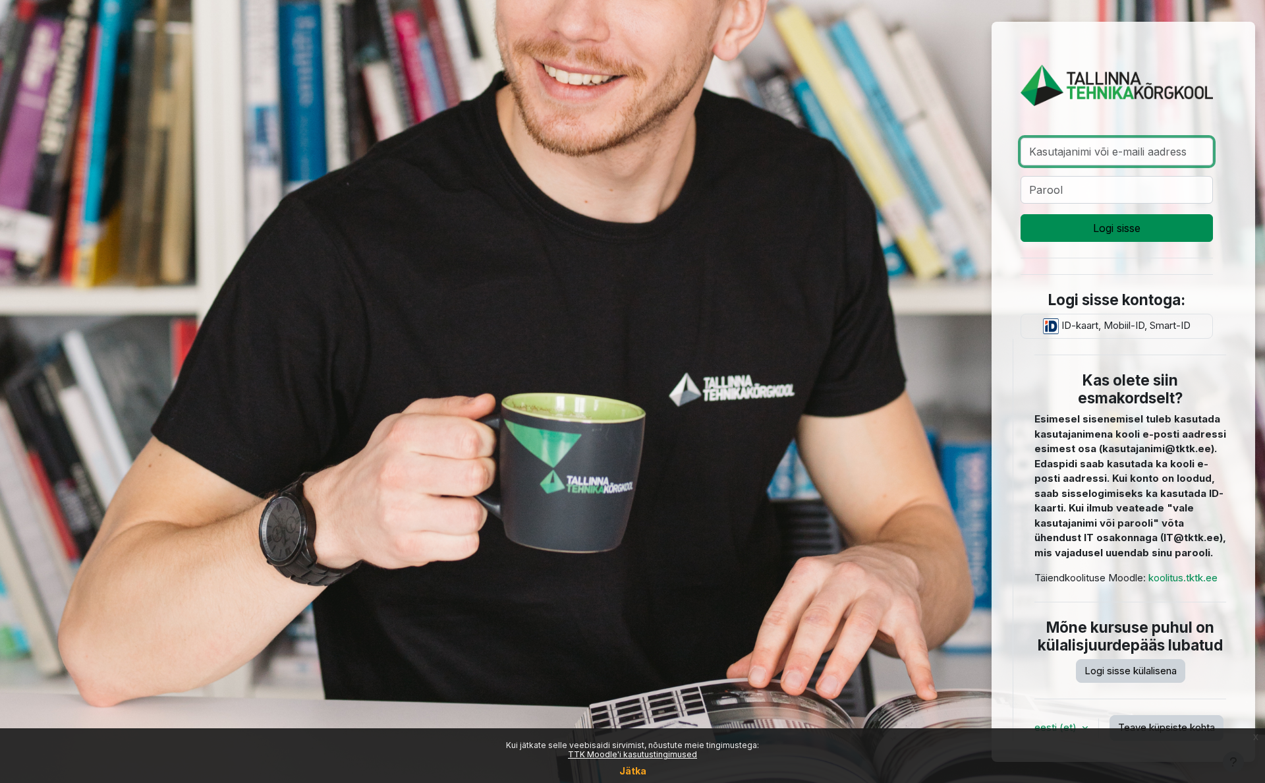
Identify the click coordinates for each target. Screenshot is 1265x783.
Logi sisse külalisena (1130, 670)
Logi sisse (1116, 228)
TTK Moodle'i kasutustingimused (632, 754)
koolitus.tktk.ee (1183, 577)
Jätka (632, 770)
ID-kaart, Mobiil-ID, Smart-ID (1125, 325)
